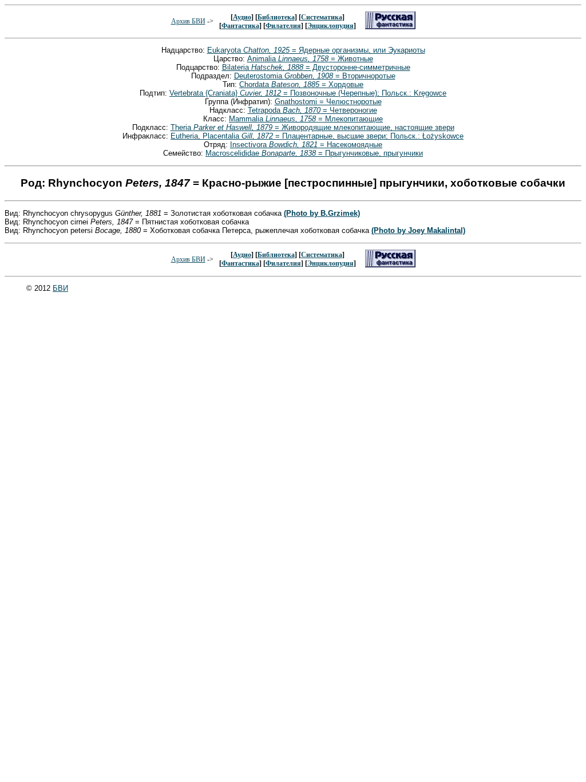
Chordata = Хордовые (301, 84)
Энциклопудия (330, 26)
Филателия (283, 26)
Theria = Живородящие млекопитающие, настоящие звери (312, 127)
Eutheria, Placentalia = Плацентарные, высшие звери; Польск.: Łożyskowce (317, 136)
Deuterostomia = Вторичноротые (314, 76)
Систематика (321, 17)
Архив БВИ (188, 21)
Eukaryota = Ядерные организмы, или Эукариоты (316, 50)
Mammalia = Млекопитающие (306, 118)
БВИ (60, 288)
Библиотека (276, 17)
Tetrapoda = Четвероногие (312, 110)
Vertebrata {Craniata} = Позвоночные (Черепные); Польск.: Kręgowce (307, 93)
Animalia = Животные (310, 58)
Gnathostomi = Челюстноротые (328, 101)
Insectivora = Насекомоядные (306, 144)
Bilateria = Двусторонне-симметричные (316, 67)
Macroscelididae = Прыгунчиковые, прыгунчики (314, 153)
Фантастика (240, 26)
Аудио (242, 17)
